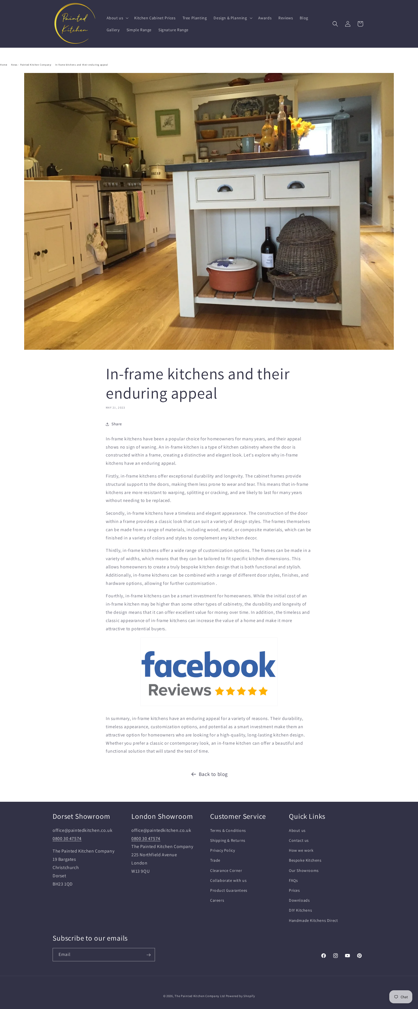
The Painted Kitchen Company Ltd (200, 996)
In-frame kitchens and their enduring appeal (81, 64)
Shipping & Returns (227, 840)
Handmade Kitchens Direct (313, 920)
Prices (294, 890)
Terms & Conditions (228, 830)
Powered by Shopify (240, 996)
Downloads (299, 900)
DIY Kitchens (300, 910)
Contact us (299, 840)
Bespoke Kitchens (305, 860)
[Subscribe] (148, 955)
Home (3, 64)
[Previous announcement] (148, 53)
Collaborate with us (228, 880)
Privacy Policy (222, 850)
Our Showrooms (304, 870)
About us (297, 830)
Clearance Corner (226, 870)
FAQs (293, 880)
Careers (217, 900)
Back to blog (213, 774)
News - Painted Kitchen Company (31, 64)
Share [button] (116, 423)
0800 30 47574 (67, 838)
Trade (215, 860)
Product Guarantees (228, 890)
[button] (117, 18)
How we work (301, 850)
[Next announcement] (269, 53)
